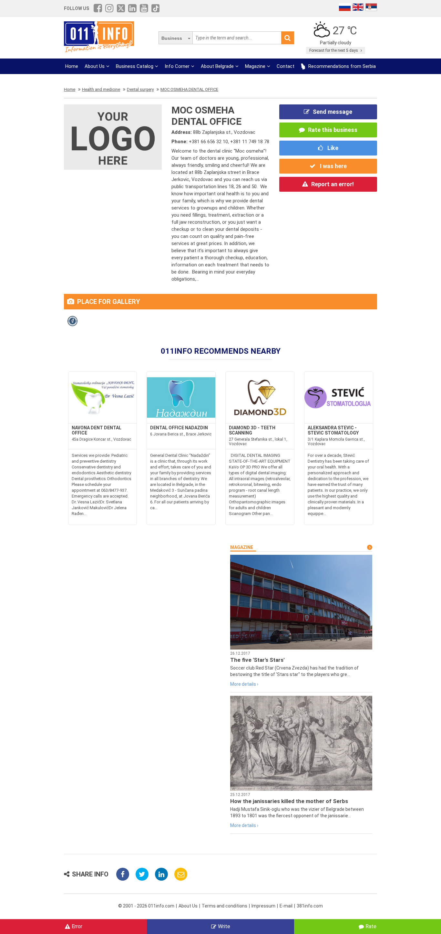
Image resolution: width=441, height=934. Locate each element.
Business (171, 38)
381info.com (310, 905)
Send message (332, 111)
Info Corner (177, 66)
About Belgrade (217, 66)
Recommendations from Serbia (341, 66)
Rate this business (332, 129)
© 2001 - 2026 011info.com (146, 905)
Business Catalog (134, 66)
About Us (95, 66)
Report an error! (332, 184)
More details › (244, 684)
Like (332, 148)
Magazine (255, 66)
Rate (370, 926)
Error (77, 926)
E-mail (286, 905)
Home (71, 66)
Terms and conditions (224, 905)
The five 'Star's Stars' (257, 660)
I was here (333, 166)
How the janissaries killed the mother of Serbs (289, 801)
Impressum (263, 905)
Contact (285, 66)
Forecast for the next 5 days (334, 50)
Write (224, 926)
